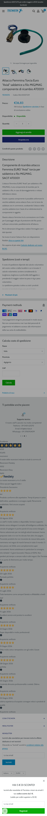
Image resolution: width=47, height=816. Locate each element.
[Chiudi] (44, 780)
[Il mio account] (38, 11)
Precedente (4, 487)
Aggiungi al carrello (23, 132)
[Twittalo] (38, 149)
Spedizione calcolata (31, 107)
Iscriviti (9, 762)
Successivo (13, 487)
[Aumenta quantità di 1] (28, 123)
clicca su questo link (16, 240)
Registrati (23, 811)
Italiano (6, 773)
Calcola (9, 382)
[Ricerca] (34, 11)
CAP (4, 368)
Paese (4, 346)
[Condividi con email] (43, 149)
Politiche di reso (8, 393)
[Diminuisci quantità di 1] (16, 123)
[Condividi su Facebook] (30, 149)
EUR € (18, 773)
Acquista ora (23, 140)
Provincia (5, 357)
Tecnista (6, 95)
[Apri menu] (3, 11)
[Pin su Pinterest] (34, 149)
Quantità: (5, 124)
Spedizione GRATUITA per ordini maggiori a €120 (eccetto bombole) (23, 3)
